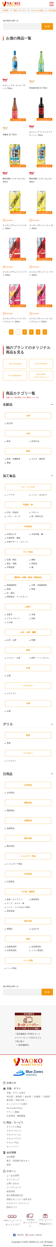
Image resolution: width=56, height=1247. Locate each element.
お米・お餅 (11, 640)
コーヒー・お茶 (13, 658)
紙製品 (10, 929)
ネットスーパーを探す (17, 1104)
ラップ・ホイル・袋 (15, 903)
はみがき (35, 929)
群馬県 (19, 1096)
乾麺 (33, 640)
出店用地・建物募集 (16, 1116)
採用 (9, 1164)
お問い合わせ (13, 1183)
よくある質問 (13, 1175)
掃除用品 (10, 810)
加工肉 (10, 423)
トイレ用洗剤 (37, 950)
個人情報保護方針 (15, 1195)
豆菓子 (10, 614)
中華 (9, 711)
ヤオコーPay (13, 1142)
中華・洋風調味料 (39, 585)
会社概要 (11, 1157)
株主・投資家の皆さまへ (18, 1160)
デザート (35, 512)
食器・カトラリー (14, 899)
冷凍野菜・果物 (13, 538)
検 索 (47, 26)
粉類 (9, 589)
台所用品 (10, 793)
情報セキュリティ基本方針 (19, 1199)
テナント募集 (13, 1112)
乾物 (33, 589)
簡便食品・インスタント (17, 597)
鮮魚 (9, 441)
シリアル (10, 495)
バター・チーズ (13, 516)
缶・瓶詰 (10, 593)
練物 (33, 560)
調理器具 (35, 899)
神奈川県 (20, 1100)
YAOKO (20, 1235)
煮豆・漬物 (11, 563)
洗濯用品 (10, 828)
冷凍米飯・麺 (37, 534)
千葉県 (46, 1096)
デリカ (8, 724)
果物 (9, 463)
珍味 (33, 618)
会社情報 (11, 1152)
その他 (10, 622)
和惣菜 (34, 563)
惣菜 (9, 743)
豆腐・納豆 (11, 560)
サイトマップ (13, 1179)
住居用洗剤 (36, 946)
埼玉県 (10, 1096)
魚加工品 (35, 441)
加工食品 (52, 10)
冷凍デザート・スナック (17, 542)
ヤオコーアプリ (14, 1138)
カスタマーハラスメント (18, 1203)
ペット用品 (11, 968)
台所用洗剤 (11, 950)
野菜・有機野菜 (13, 459)
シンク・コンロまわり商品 (18, 907)
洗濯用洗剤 (11, 946)
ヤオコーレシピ (14, 1134)
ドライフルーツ (13, 618)
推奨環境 (11, 1191)
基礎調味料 (11, 585)
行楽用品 (10, 881)
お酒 (9, 675)
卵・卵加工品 (37, 516)
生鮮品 (7, 404)
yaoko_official (35, 1235)
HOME (5, 10)
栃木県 (28, 1096)
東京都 (10, 1100)
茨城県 (37, 1096)
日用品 (7, 774)
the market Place (15, 1108)
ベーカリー (11, 761)
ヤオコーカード (14, 1130)
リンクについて (14, 1187)
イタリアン (11, 693)
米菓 (33, 614)
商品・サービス (19, 10)
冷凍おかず (11, 534)
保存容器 (10, 911)
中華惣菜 (10, 567)
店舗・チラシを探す (16, 1093)
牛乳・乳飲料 (12, 512)
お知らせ (11, 1082)
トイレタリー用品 (14, 864)
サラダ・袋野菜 (38, 459)
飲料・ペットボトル (40, 658)
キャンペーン (13, 1146)
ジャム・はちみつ (39, 495)
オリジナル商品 (14, 1127)
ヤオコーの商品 (37, 10)
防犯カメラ (12, 1207)
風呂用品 (10, 846)
